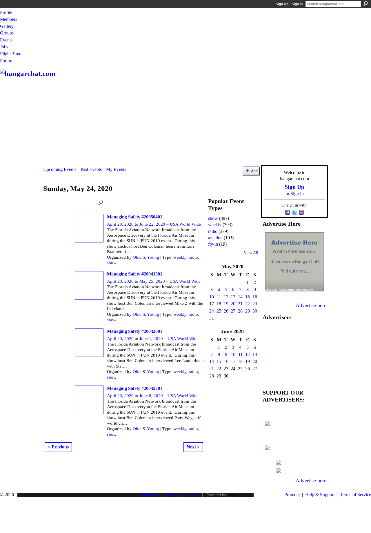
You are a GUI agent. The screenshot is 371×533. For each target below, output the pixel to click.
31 (211, 318)
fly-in (213, 244)
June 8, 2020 (151, 395)
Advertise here (311, 305)
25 (219, 311)
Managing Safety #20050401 (134, 216)
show (112, 262)
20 (233, 303)
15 (247, 296)
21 (240, 303)
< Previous (58, 446)
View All (251, 253)
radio (193, 257)
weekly (180, 257)
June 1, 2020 (151, 338)
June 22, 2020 (152, 224)
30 (254, 311)
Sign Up (282, 4)
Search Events (101, 203)
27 (233, 311)
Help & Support (319, 494)
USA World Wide (185, 224)
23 (254, 303)
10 (211, 296)
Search (365, 3)
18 (219, 303)
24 (211, 311)
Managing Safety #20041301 (134, 273)
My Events (116, 169)
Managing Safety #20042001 (134, 331)
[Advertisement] (185, 121)
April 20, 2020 (120, 224)
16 (254, 296)
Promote (292, 494)
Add (254, 171)
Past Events (91, 169)
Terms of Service (355, 494)
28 (240, 311)
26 (226, 311)
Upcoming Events (59, 169)
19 (226, 303)
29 (247, 311)
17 (211, 303)
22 (247, 303)
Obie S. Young (146, 257)
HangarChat (150, 495)
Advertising (190, 495)
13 (233, 296)
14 (240, 296)
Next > (193, 446)
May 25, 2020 (152, 281)
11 (219, 296)
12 (226, 296)
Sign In (297, 4)
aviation (215, 237)
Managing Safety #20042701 (134, 388)
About (170, 495)
